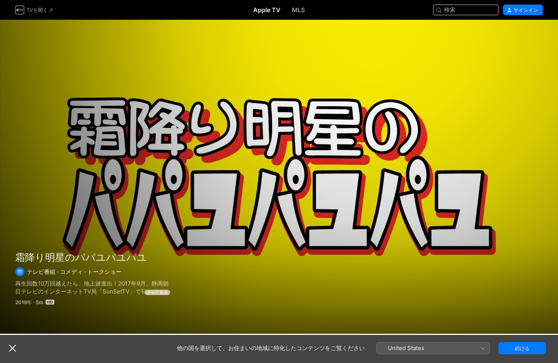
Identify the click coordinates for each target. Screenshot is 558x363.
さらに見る (157, 292)
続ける (522, 348)
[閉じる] (12, 348)
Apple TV (267, 10)
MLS (298, 10)
